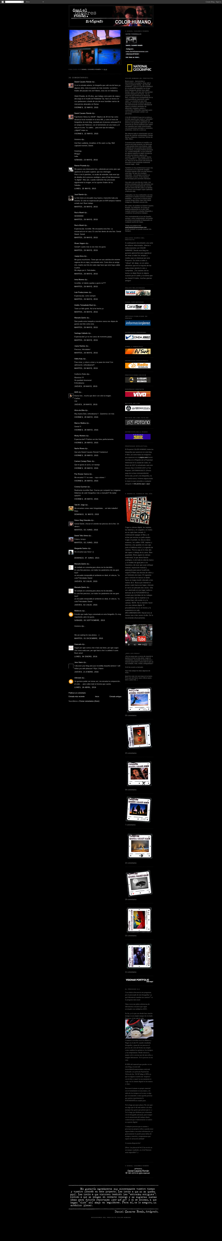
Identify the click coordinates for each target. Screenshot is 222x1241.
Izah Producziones (81, 292)
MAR (76, 392)
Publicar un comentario (77, 693)
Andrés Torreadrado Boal (83, 305)
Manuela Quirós (80, 318)
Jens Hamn (78, 662)
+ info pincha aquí (138, 484)
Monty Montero (80, 436)
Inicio (97, 696)
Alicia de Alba (79, 410)
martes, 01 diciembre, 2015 (88, 638)
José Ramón (79, 194)
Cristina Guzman (80, 487)
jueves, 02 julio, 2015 (86, 581)
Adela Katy (78, 359)
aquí (148, 484)
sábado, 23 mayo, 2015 (86, 160)
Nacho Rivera (79, 448)
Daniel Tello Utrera (81, 536)
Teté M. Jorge (79, 505)
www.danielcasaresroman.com (136, 227)
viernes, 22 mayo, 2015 (86, 107)
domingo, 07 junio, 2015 (86, 558)
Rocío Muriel (79, 212)
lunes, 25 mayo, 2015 (85, 189)
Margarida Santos (80, 548)
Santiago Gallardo (81, 333)
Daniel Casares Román (82, 82)
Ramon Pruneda (80, 166)
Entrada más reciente (77, 696)
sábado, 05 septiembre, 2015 (89, 620)
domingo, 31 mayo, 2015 (86, 514)
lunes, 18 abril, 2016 (85, 687)
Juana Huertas (79, 346)
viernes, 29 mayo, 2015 (86, 417)
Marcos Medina (80, 423)
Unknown (77, 678)
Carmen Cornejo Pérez (82, 461)
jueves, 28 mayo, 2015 (85, 386)
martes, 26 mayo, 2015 (86, 207)
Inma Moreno (79, 280)
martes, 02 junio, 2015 (86, 530)
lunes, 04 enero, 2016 (85, 657)
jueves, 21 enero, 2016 (86, 672)
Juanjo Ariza (79, 256)
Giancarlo (77, 644)
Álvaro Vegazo (79, 243)
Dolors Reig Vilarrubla (82, 520)
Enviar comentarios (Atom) (89, 701)
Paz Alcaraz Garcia (81, 474)
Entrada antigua (115, 696)
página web (144, 457)
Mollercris (78, 611)
